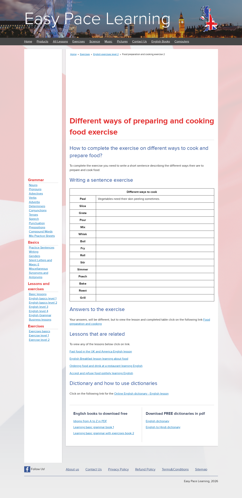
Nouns (33, 185)
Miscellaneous (38, 269)
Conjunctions (38, 210)
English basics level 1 (42, 298)
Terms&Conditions (175, 469)
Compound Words (41, 231)
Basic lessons (38, 294)
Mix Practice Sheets (42, 236)
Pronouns (35, 189)
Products (42, 41)
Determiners (37, 206)
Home (28, 41)
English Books (160, 41)
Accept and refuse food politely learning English (101, 373)
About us (72, 469)
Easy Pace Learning (97, 18)
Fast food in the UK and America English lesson (101, 351)
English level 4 (38, 311)
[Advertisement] (43, 109)
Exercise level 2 (39, 340)
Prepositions (37, 227)
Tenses (33, 215)
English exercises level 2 (106, 54)
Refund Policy (145, 469)
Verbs (32, 198)
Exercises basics (39, 331)
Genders (34, 256)
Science (94, 41)
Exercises (78, 41)
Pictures (122, 41)
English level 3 (38, 307)
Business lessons (40, 320)
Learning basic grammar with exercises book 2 (103, 433)
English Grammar (40, 315)
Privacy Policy (118, 469)
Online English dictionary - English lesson (141, 394)
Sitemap (201, 469)
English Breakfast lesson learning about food (99, 359)
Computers (182, 41)
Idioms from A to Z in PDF (90, 421)
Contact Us (139, 41)
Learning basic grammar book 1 (93, 427)
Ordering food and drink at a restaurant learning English (106, 366)
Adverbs (34, 202)
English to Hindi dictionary (163, 427)
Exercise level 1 (39, 335)
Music (108, 41)
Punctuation (37, 223)
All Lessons (60, 41)
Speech (34, 219)
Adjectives (36, 194)
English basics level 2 (43, 303)
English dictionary (157, 421)
